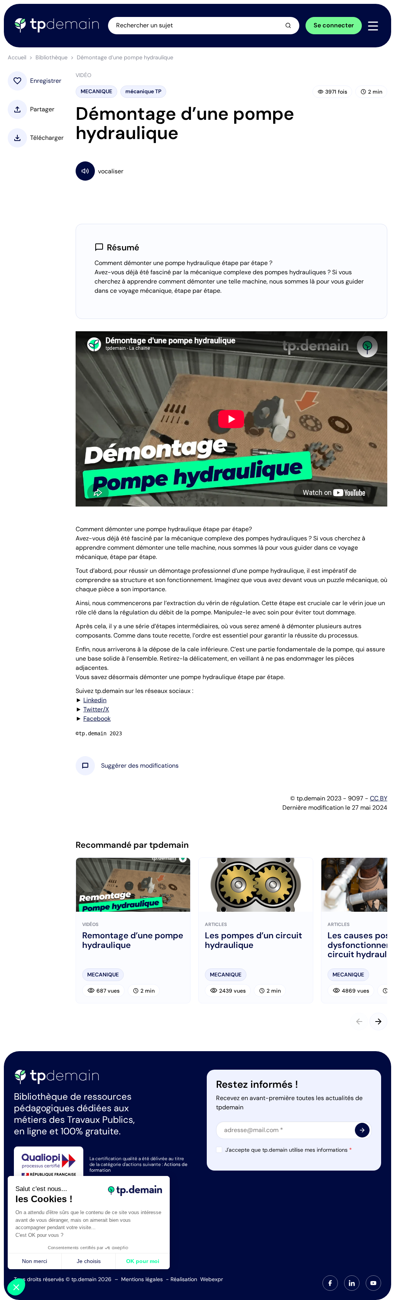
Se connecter (334, 25)
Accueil (17, 57)
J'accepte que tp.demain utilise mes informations (288, 1149)
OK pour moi (142, 1261)
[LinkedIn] (352, 1283)
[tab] (330, 1283)
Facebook (97, 719)
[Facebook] (330, 1283)
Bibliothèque (51, 57)
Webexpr (211, 1279)
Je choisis (89, 1261)
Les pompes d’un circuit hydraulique (253, 940)
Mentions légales (142, 1279)
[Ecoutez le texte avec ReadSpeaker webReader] (231, 171)
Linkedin (94, 700)
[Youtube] (373, 1283)
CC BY (378, 798)
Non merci (34, 1261)
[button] (140, 765)
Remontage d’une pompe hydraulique (132, 940)
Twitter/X (96, 709)
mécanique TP (143, 91)
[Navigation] (373, 26)
